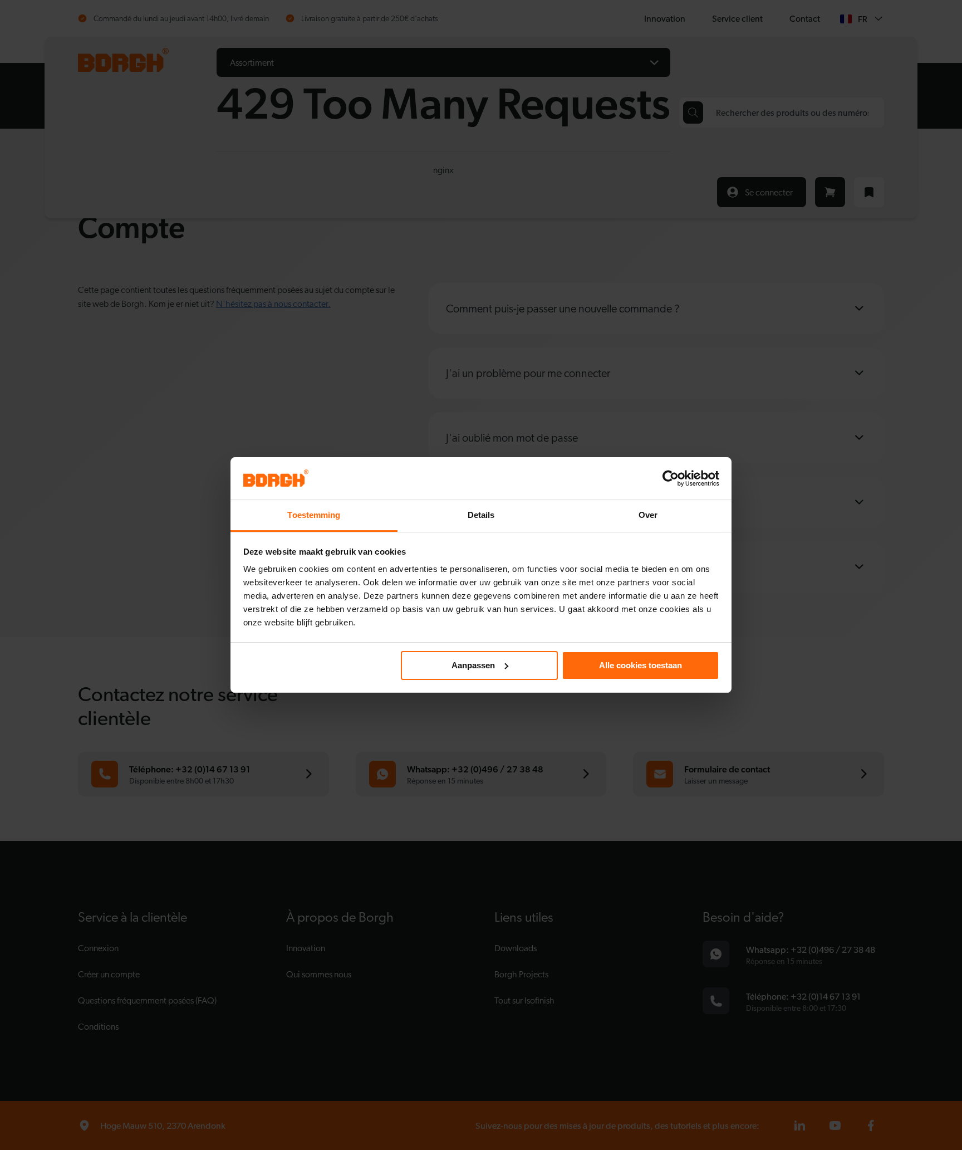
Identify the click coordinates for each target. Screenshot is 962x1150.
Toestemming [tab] (313, 515)
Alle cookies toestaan (640, 665)
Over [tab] (648, 515)
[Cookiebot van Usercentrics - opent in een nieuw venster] (670, 478)
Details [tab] (481, 515)
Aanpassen (473, 665)
